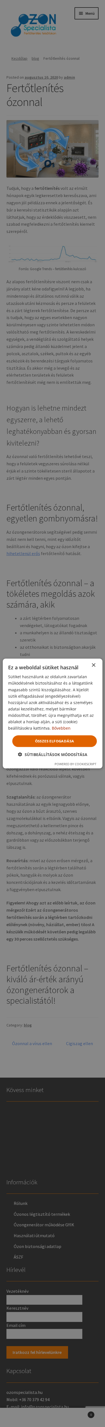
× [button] (93, 665)
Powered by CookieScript (75, 764)
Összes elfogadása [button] (54, 741)
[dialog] (52, 714)
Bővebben (61, 728)
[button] (52, 754)
